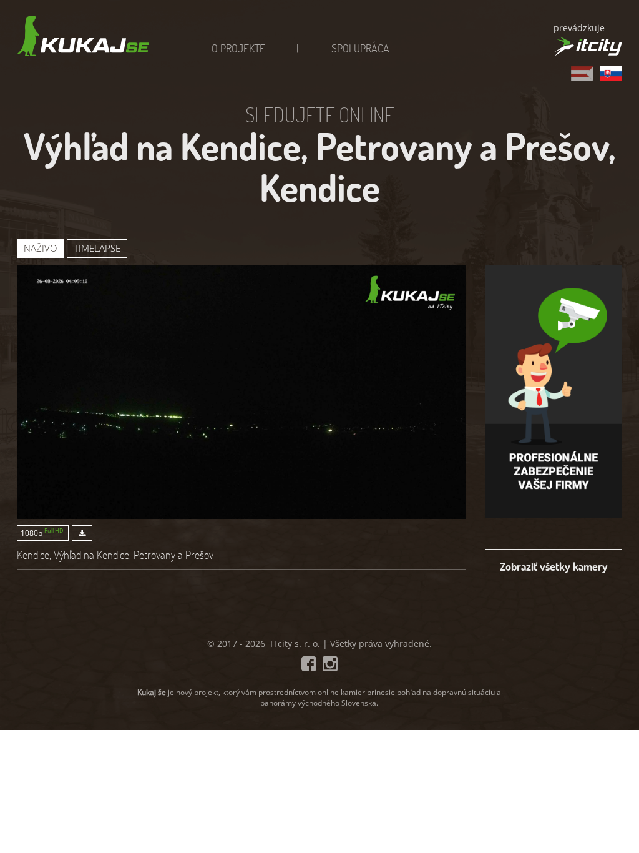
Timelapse (97, 248)
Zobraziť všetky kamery (554, 566)
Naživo (40, 248)
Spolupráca (360, 48)
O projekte (238, 48)
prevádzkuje (579, 28)
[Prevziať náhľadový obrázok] (80, 533)
